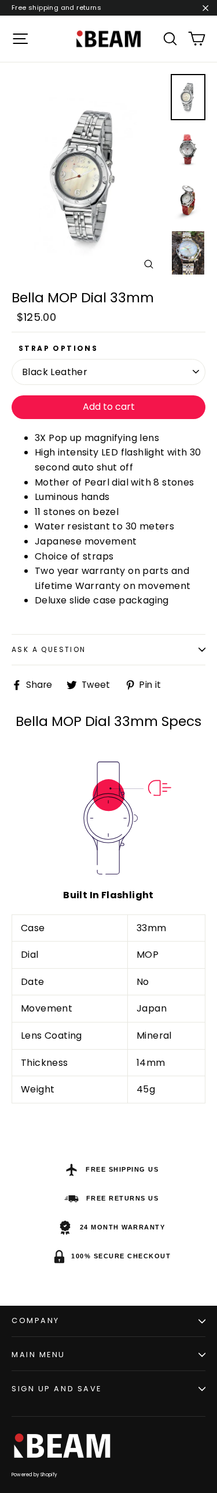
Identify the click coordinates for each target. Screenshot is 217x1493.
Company (36, 1320)
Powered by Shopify (35, 1475)
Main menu (38, 1354)
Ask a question (49, 649)
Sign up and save (57, 1389)
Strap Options (58, 348)
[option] (88, 177)
